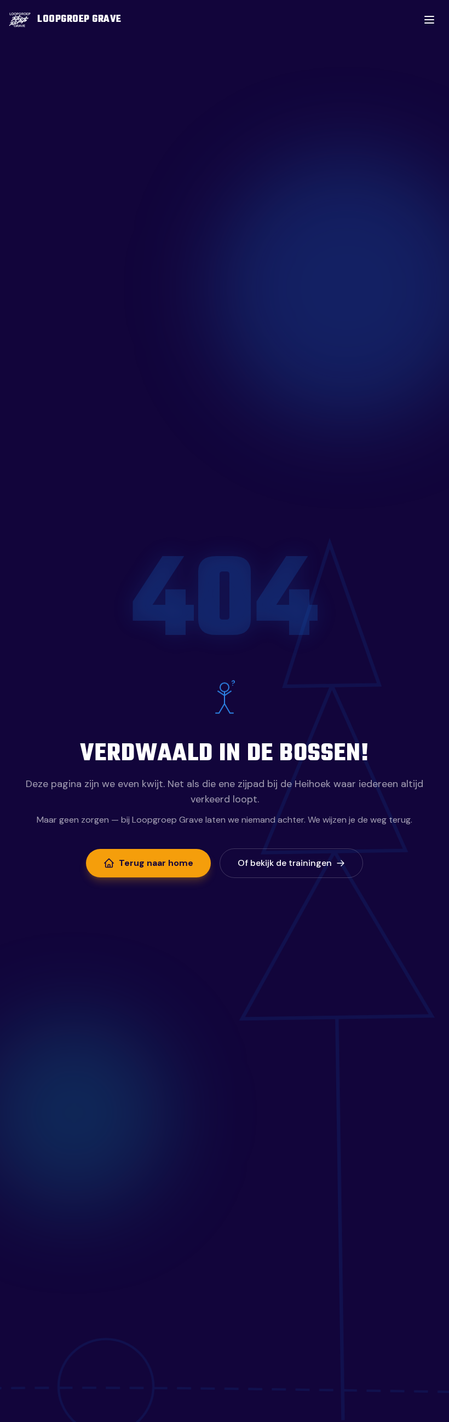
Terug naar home (156, 863)
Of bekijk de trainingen (285, 863)
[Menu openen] (429, 20)
